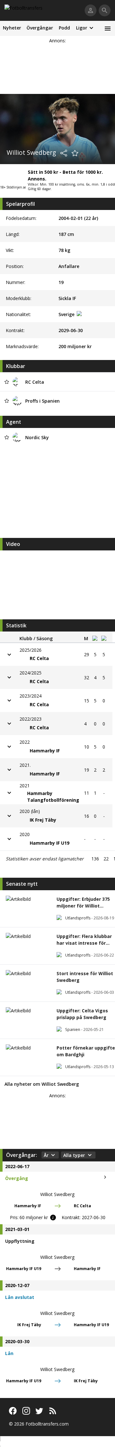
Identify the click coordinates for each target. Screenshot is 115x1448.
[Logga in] (90, 10)
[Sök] (105, 10)
